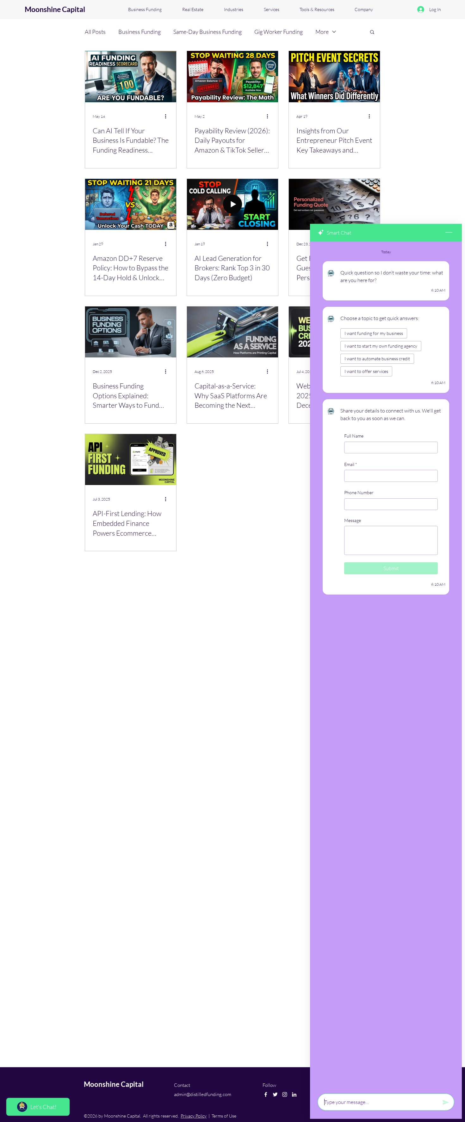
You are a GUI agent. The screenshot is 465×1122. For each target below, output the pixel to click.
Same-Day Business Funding (207, 31)
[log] (386, 666)
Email (350, 464)
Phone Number (359, 492)
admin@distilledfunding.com (202, 1094)
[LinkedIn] (294, 1094)
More (322, 31)
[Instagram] (285, 1094)
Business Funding (139, 31)
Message (352, 520)
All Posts (95, 31)
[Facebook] (266, 1094)
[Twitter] (275, 1094)
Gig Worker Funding (278, 31)
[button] (372, 32)
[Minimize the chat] (449, 233)
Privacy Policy (194, 1116)
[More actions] (167, 116)
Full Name (353, 435)
